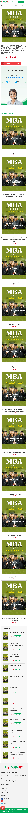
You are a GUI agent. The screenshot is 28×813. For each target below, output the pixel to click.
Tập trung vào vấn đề (14, 153)
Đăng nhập (14, 1)
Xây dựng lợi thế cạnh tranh (14, 577)
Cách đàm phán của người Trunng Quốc (14, 452)
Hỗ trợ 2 (19, 82)
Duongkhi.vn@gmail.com (15, 77)
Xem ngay (17, 636)
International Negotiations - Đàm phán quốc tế (16, 689)
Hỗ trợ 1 (11, 82)
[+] (14, 132)
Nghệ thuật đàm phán (14, 324)
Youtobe (6, 801)
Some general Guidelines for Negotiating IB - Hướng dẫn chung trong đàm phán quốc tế (14, 239)
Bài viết (4, 790)
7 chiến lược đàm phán (14, 494)
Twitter (5, 803)
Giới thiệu (4, 787)
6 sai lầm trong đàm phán (14, 535)
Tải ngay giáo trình (12, 63)
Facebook (6, 798)
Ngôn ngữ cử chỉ (14, 283)
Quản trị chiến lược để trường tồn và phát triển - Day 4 (17, 754)
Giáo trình (10, 6)
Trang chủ (4, 6)
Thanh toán (5, 792)
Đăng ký (21, 1)
